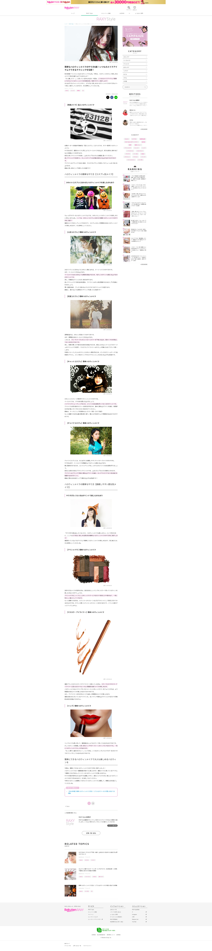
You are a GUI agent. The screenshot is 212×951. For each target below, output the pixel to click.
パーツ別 (135, 154)
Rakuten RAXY (72, 8)
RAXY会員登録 (135, 909)
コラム (125, 78)
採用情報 (118, 934)
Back (67, 806)
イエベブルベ (87, 876)
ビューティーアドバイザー (94, 919)
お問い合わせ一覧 (77, 945)
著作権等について (111, 934)
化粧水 (142, 154)
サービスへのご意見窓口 (116, 916)
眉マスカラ (101, 876)
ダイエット (127, 157)
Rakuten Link (135, 919)
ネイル (125, 74)
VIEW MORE (143, 129)
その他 (125, 81)
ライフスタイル (131, 159)
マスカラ (93, 860)
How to (67, 90)
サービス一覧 (68, 945)
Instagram (134, 914)
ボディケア (126, 67)
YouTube (134, 921)
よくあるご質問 (139, 13)
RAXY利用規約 (113, 919)
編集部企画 (142, 139)
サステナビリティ (87, 945)
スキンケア (126, 57)
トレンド (72, 90)
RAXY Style (89, 13)
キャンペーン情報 (106, 13)
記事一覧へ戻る (91, 833)
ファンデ (143, 157)
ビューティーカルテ (93, 916)
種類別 (78, 90)
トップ (73, 13)
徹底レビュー (138, 145)
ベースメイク (126, 60)
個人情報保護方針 (101, 934)
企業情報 (94, 934)
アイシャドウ (128, 148)
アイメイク (71, 88)
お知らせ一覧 (113, 909)
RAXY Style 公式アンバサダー (131, 142)
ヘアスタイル (130, 151)
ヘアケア (125, 71)
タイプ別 (86, 891)
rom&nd (94, 876)
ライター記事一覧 (112, 825)
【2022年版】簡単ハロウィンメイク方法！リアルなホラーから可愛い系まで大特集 (91, 792)
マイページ (90, 914)
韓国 (130, 145)
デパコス (135, 157)
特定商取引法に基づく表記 (116, 921)
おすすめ (86, 860)
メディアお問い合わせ (115, 912)
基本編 (143, 142)
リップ (143, 148)
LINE (133, 916)
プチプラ (128, 154)
